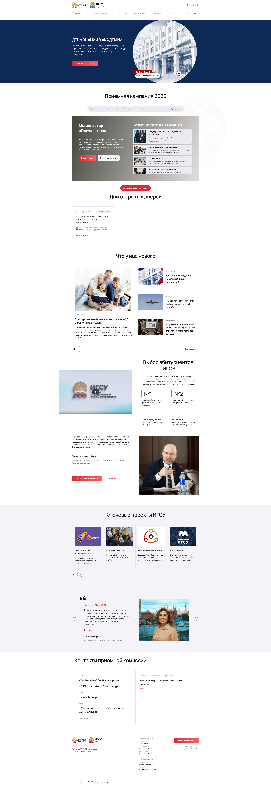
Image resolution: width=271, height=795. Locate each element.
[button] (175, 73)
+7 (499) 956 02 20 (145, 748)
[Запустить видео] (95, 392)
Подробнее (88, 630)
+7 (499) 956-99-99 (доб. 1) (149, 770)
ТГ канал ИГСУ (112, 478)
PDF (141, 689)
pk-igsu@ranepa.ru (90, 697)
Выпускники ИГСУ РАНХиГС (94, 605)
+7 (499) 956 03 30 (145, 753)
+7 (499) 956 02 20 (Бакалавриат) (99, 680)
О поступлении (87, 158)
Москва (77, 13)
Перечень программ (108, 158)
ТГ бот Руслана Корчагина (87, 478)
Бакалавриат (95, 109)
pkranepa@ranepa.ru (146, 765)
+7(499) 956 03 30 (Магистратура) (99, 686)
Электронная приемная (186, 741)
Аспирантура (129, 109)
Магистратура (112, 109)
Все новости (190, 349)
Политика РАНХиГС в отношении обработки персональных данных (85, 750)
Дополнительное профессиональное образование (161, 109)
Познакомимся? (82, 235)
